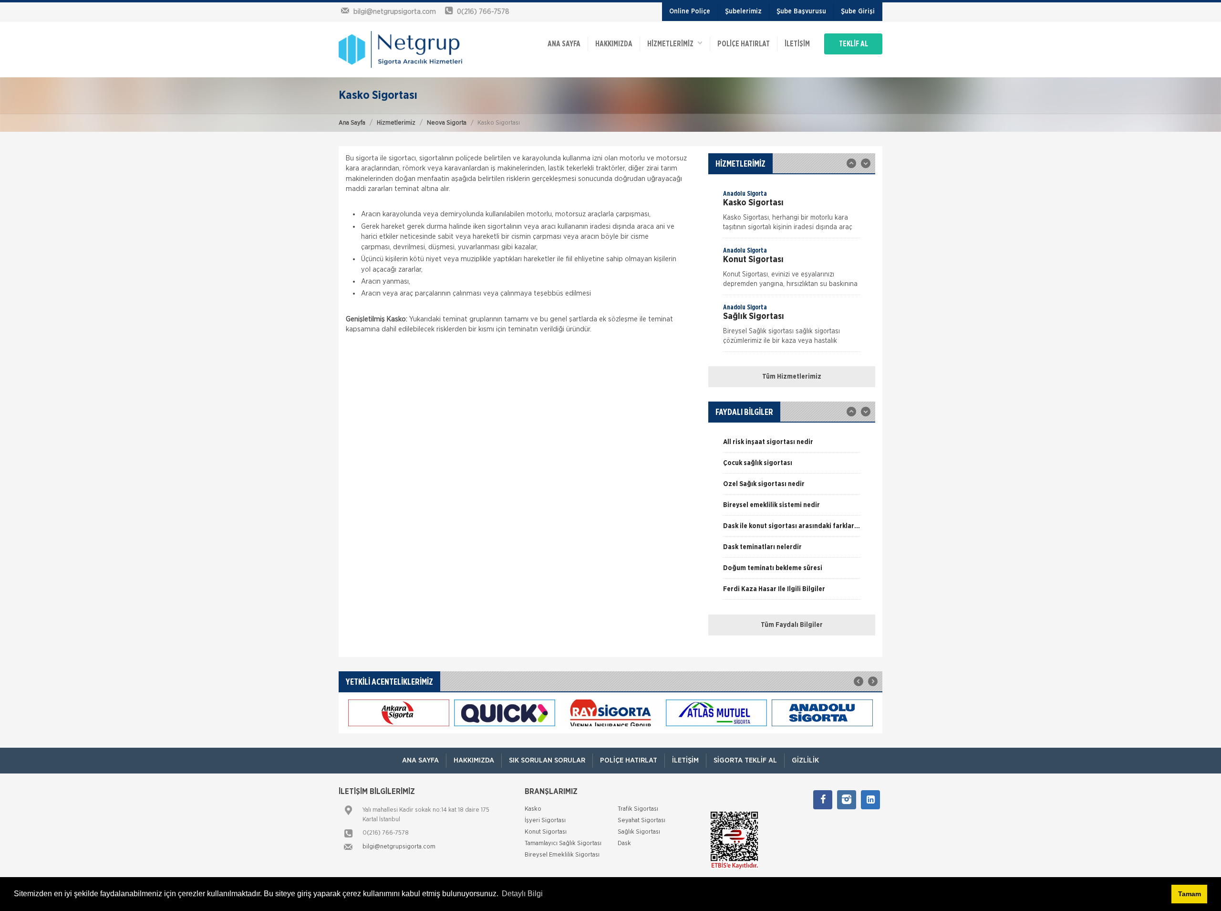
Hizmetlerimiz (396, 123)
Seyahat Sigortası (641, 820)
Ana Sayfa (352, 123)
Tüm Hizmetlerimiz (791, 376)
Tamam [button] (1189, 894)
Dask (624, 843)
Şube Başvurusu (801, 11)
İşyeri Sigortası (545, 820)
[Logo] (401, 49)
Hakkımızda (613, 44)
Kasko (533, 809)
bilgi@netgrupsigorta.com (398, 847)
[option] (792, 213)
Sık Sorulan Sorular (547, 760)
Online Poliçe (689, 11)
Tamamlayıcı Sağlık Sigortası (563, 843)
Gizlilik (805, 760)
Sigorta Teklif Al (745, 760)
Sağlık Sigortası (639, 832)
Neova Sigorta (446, 123)
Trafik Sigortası (638, 809)
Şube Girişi (858, 11)
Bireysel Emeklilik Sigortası (562, 855)
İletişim (797, 44)
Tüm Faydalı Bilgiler (792, 625)
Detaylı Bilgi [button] (522, 894)
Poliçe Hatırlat (743, 44)
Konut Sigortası (546, 832)
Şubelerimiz (743, 11)
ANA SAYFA (564, 44)
